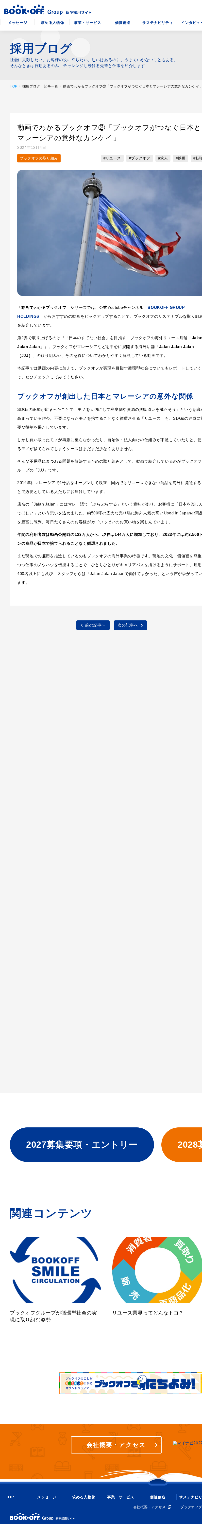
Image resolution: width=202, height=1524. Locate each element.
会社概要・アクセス (116, 1444)
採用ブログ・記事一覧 (40, 86)
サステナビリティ (157, 22)
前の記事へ (95, 625)
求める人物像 (52, 22)
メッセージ (17, 22)
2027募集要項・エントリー (82, 1144)
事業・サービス (87, 22)
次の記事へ (128, 625)
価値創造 (123, 22)
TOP (13, 86)
